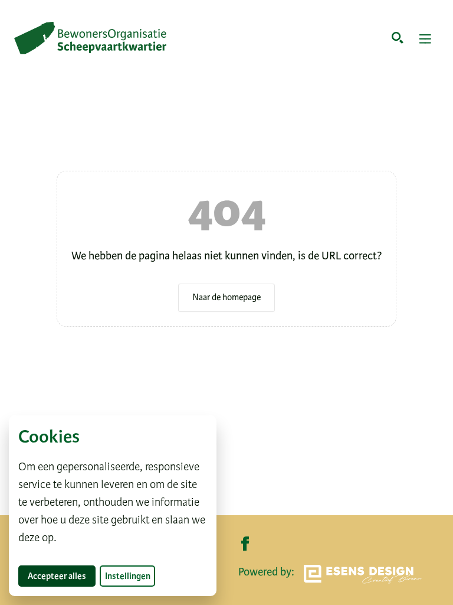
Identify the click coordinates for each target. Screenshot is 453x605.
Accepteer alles (62, 575)
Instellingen (127, 576)
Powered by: (266, 571)
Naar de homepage (226, 297)
